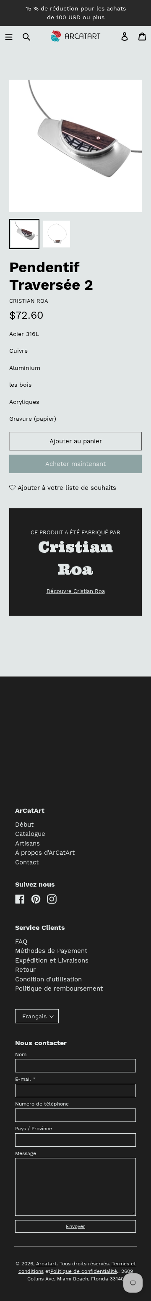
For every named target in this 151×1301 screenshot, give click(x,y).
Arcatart (46, 1264)
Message (25, 1153)
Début (24, 824)
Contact (27, 862)
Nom (20, 1054)
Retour (25, 969)
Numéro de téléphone (42, 1103)
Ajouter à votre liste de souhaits (66, 488)
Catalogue (30, 834)
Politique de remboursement (59, 988)
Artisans (27, 843)
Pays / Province (33, 1128)
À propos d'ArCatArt (45, 852)
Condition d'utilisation (48, 979)
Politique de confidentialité (83, 1271)
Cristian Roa (28, 301)
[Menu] (9, 36)
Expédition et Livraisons (52, 960)
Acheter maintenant (75, 464)
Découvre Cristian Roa (76, 591)
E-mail (25, 1079)
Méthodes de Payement (51, 951)
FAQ (21, 941)
